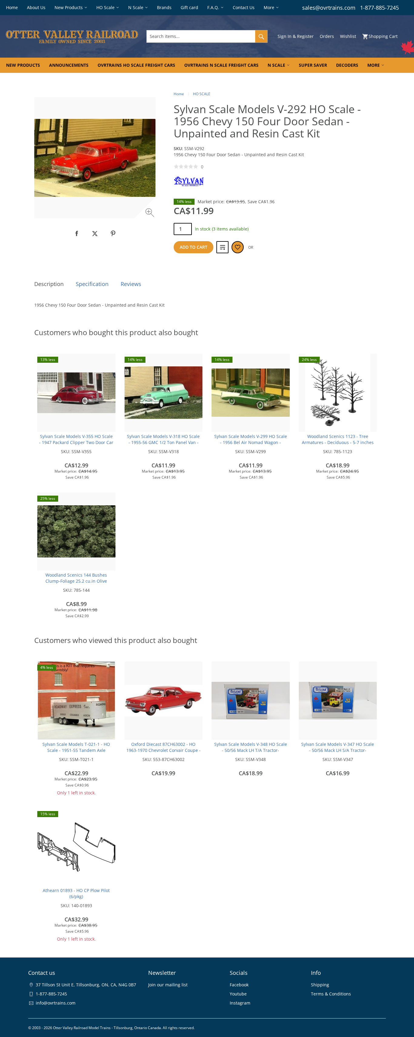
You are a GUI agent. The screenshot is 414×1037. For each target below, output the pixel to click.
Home (179, 93)
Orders (327, 36)
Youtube (238, 994)
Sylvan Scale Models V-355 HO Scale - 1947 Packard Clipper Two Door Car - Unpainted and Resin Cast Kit (76, 442)
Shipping (320, 985)
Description (49, 284)
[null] (77, 234)
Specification (92, 284)
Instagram (240, 1003)
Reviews (131, 284)
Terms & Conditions (331, 994)
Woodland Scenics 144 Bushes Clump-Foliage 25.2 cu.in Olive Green (76, 581)
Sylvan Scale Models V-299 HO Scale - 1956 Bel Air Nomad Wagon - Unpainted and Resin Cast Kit (250, 442)
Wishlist (348, 36)
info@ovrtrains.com (55, 1003)
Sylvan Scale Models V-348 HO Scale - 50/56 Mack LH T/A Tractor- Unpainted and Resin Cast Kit (250, 750)
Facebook (239, 985)
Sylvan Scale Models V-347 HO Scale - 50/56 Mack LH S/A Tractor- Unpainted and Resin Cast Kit (337, 750)
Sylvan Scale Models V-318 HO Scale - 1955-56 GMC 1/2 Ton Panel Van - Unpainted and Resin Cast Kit (163, 442)
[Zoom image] (150, 213)
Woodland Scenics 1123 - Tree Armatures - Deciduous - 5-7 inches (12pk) (338, 442)
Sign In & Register (296, 36)
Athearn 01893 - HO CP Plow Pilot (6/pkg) (76, 893)
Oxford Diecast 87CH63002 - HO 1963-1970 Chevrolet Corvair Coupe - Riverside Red (163, 750)
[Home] (72, 36)
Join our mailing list (168, 985)
